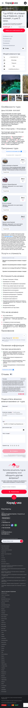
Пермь (2, 620)
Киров (2, 658)
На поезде (3, 691)
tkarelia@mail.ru (9, 236)
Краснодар (4, 618)
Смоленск (3, 638)
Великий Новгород (5, 599)
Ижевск (3, 662)
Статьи (3, 557)
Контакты (3, 561)
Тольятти (3, 673)
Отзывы (14, 48)
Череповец (4, 679)
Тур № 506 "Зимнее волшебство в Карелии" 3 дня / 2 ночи (13, 586)
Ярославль (3, 616)
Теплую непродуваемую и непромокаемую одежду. (14, 365)
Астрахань (3, 685)
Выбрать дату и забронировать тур (14, 30)
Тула (2, 632)
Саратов (3, 622)
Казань (3, 608)
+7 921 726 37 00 (5, 525)
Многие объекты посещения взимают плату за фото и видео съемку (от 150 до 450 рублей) (14, 362)
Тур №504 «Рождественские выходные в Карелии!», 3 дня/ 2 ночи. (13, 569)
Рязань (2, 636)
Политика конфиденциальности (10, 455)
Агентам (3, 559)
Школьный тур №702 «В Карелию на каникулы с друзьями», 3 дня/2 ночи (12, 566)
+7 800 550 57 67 (5, 522)
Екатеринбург (4, 614)
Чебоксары (4, 663)
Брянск (3, 646)
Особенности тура (8, 36)
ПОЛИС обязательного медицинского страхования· (12, 358)
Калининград (4, 640)
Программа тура (7, 38)
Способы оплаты (5, 545)
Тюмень (3, 667)
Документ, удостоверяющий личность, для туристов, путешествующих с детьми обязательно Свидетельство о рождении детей (14, 353)
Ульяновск (3, 677)
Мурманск (3, 671)
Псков (2, 669)
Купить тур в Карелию (6, 553)
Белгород (3, 642)
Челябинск (3, 644)
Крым (2, 650)
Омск (2, 683)
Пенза (2, 648)
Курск (2, 656)
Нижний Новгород (5, 604)
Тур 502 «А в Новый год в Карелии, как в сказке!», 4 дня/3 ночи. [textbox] (14, 424)
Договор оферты (5, 563)
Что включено (6, 41)
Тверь (2, 634)
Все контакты (5, 518)
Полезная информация (9, 45)
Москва (3, 602)
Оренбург (3, 689)
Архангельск (4, 593)
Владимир (3, 626)
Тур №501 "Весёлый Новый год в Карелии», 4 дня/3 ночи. (13, 578)
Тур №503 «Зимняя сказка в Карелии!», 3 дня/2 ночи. (13, 583)
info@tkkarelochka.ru (6, 532)
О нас (2, 555)
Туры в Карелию (9, 8)
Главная (3, 8)
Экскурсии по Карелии (6, 549)
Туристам (3, 551)
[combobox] (14, 424)
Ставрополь (4, 665)
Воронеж (3, 624)
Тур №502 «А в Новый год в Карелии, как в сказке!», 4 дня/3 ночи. (13, 581)
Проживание (6, 43)
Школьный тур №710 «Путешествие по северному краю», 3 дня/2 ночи (13, 572)
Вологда (3, 628)
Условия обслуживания (21, 455)
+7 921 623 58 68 (5, 527)
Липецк (3, 681)
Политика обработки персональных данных (11, 700)
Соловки (3, 597)
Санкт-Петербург (5, 595)
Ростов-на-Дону (5, 606)
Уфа (2, 652)
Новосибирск (4, 654)
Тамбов (3, 687)
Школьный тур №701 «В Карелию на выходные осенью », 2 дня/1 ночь (14, 575)
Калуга (2, 660)
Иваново (3, 610)
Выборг (3, 675)
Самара (3, 612)
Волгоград (3, 630)
